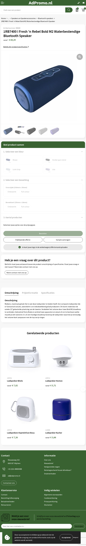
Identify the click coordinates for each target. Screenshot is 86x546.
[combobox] (33, 9)
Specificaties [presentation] (47, 292)
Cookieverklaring (50, 498)
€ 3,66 (50, 437)
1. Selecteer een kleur (13, 151)
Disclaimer (48, 505)
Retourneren (6, 505)
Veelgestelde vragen (52, 467)
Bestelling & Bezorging (10, 498)
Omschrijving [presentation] (12, 292)
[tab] (12, 293)
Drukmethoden (50, 473)
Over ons (47, 460)
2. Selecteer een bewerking (16, 180)
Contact (4, 495)
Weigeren (75, 537)
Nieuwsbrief (48, 463)
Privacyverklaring (50, 501)
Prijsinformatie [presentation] (30, 292)
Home (3, 18)
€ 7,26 (12, 437)
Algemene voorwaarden (53, 495)
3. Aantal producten (12, 217)
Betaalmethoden (7, 501)
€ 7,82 (12, 385)
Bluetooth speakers (45, 18)
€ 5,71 (50, 385)
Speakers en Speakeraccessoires (23, 18)
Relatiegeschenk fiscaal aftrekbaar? (57, 470)
